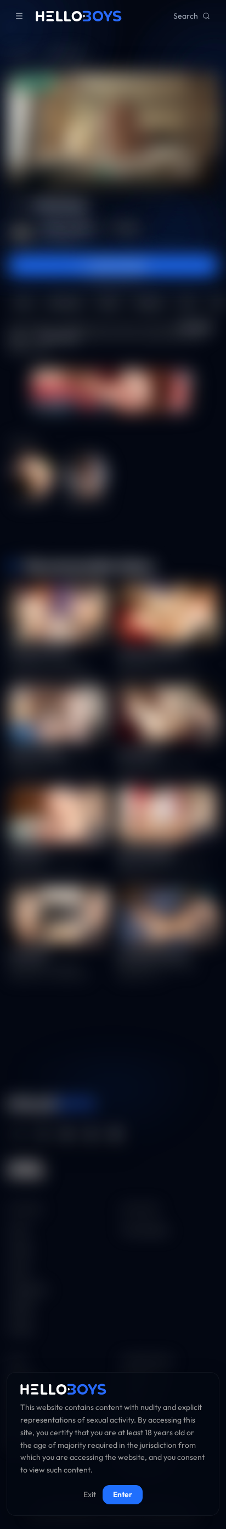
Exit (89, 1494)
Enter (122, 1494)
